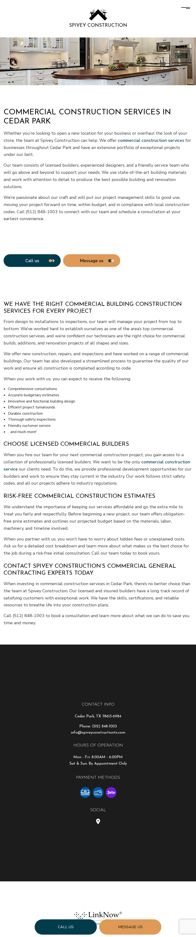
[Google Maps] (98, 822)
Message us (130, 927)
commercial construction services (151, 140)
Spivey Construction (98, 25)
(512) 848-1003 (104, 726)
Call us (66, 927)
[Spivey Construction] (98, 14)
